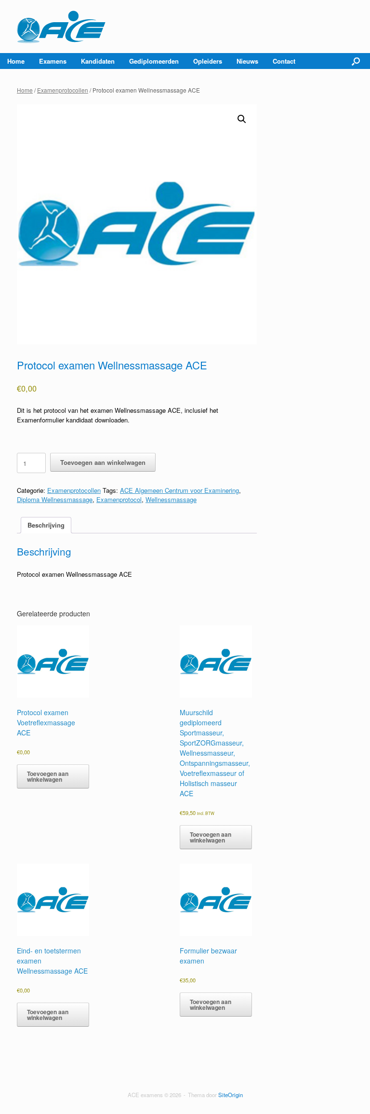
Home (16, 61)
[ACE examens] (61, 26)
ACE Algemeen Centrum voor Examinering (179, 490)
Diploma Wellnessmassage (54, 499)
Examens (52, 61)
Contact (284, 61)
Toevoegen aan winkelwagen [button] (47, 776)
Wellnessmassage (171, 499)
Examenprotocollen (62, 90)
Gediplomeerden (154, 61)
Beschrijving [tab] (46, 525)
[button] (356, 61)
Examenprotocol (119, 499)
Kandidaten (98, 61)
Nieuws (247, 61)
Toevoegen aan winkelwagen (102, 462)
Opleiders (207, 61)
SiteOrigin (230, 1095)
